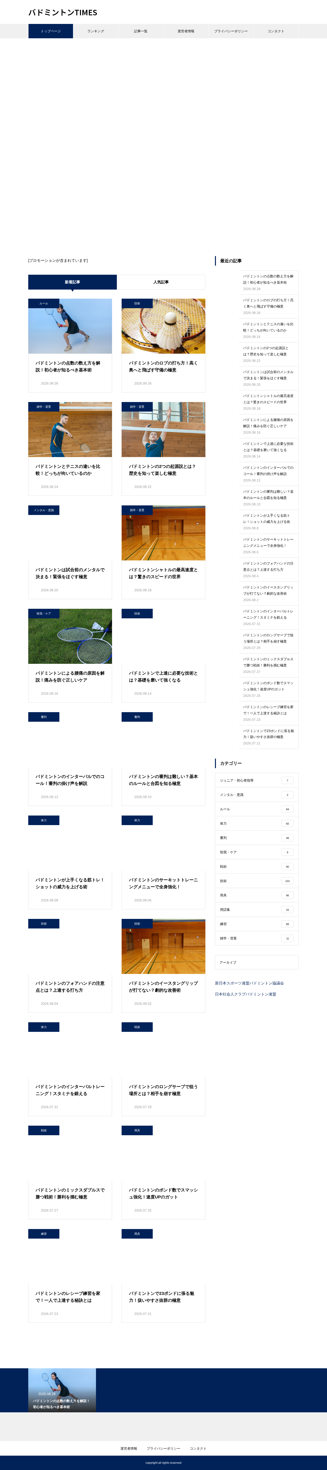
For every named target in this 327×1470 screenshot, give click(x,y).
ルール (43, 303)
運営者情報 (186, 31)
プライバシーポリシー (231, 31)
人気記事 (161, 282)
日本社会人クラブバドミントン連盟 (245, 994)
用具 (137, 1130)
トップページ (51, 31)
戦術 (137, 1027)
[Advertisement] (163, 74)
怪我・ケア (44, 613)
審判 (44, 717)
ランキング (95, 31)
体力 (44, 820)
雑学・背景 (44, 406)
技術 (137, 303)
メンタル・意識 (44, 510)
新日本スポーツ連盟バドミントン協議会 (249, 983)
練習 (44, 1233)
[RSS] (31, 1462)
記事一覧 (140, 31)
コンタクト (276, 31)
